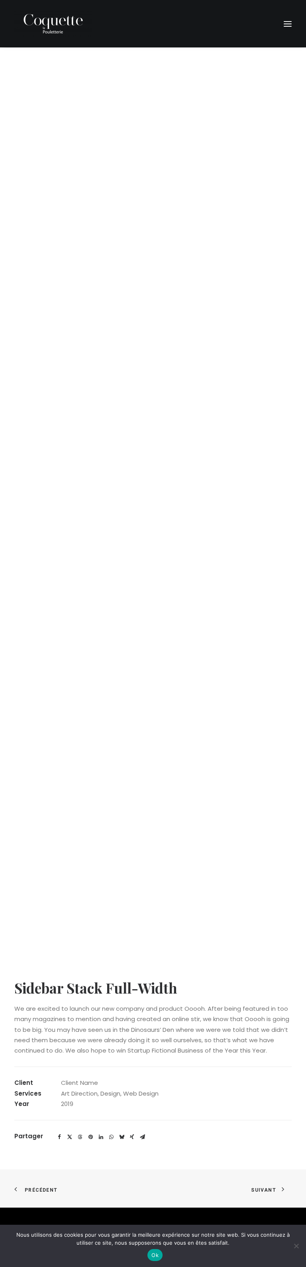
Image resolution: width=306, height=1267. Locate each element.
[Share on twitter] (70, 1137)
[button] (287, 23)
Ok (155, 1255)
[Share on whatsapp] (111, 1137)
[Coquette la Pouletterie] (53, 24)
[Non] (296, 1246)
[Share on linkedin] (101, 1137)
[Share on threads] (80, 1137)
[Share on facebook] (59, 1137)
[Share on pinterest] (90, 1137)
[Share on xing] (132, 1137)
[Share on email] (142, 1137)
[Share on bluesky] (121, 1137)
